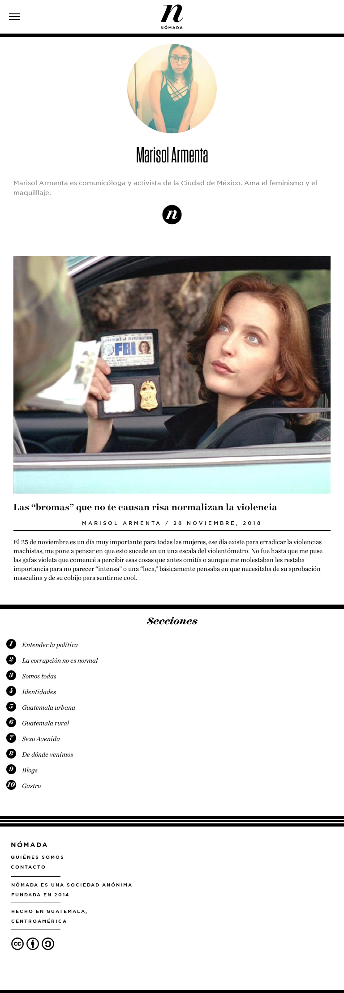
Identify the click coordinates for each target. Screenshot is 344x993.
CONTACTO (28, 866)
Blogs (30, 770)
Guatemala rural (45, 723)
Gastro (31, 786)
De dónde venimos (47, 754)
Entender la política (50, 645)
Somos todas (39, 676)
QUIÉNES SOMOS (37, 857)
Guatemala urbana (48, 707)
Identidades (39, 692)
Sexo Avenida (41, 739)
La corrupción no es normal (60, 660)
